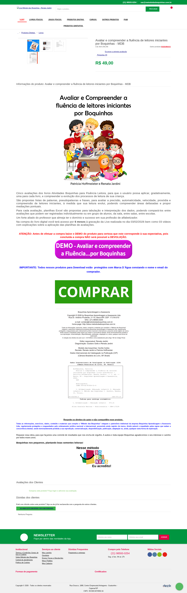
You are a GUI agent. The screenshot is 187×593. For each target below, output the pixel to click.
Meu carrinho (47, 553)
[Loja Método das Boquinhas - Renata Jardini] (34, 8)
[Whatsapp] (159, 554)
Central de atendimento (24, 560)
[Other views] (18, 52)
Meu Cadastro (47, 563)
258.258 (105, 47)
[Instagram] (155, 554)
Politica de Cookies (23, 563)
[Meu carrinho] (171, 10)
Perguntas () (102, 55)
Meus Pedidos (47, 561)
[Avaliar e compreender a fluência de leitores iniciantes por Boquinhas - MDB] (33, 46)
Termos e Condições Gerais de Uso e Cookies (27, 553)
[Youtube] (165, 554)
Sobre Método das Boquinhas (26, 557)
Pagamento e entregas (76, 553)
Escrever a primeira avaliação (116, 52)
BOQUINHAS (166, 47)
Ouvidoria (45, 555)
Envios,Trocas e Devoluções (52, 558)
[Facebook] (150, 554)
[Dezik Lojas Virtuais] (167, 586)
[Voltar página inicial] (17, 33)
